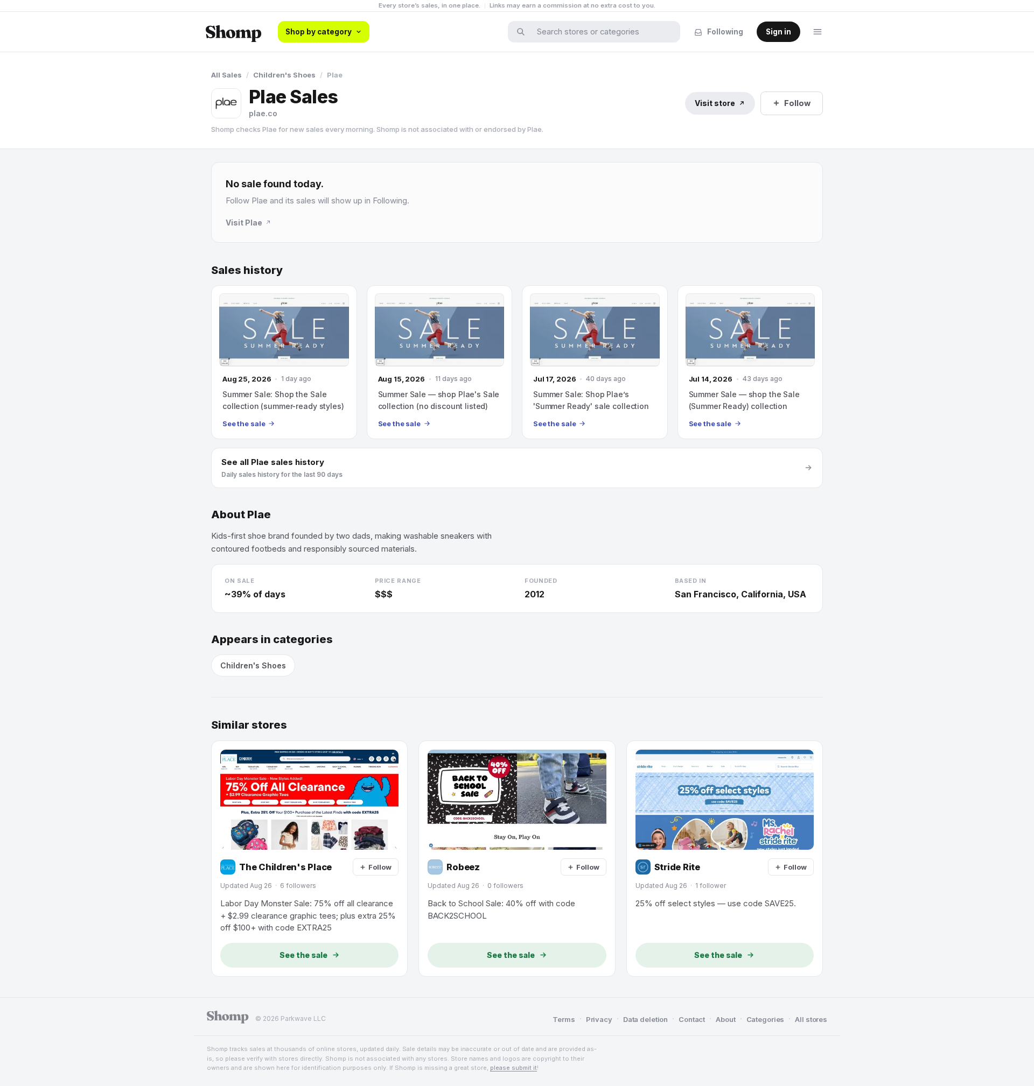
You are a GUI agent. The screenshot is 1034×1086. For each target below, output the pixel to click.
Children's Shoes (284, 74)
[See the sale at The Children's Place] (309, 858)
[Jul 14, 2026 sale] (750, 362)
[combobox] (601, 31)
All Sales (226, 74)
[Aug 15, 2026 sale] (439, 362)
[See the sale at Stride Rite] (724, 858)
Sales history (247, 270)
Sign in (778, 31)
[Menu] (817, 32)
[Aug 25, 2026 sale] (284, 362)
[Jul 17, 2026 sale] (594, 362)
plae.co (263, 113)
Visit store (715, 103)
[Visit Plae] (226, 103)
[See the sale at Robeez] (516, 858)
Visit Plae (244, 222)
